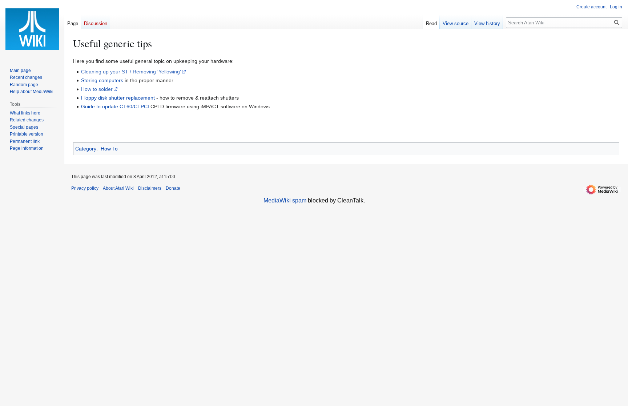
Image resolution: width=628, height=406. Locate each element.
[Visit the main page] (32, 29)
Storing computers (102, 80)
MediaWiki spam (284, 200)
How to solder (97, 89)
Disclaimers (149, 188)
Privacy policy (84, 188)
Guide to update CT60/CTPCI (115, 106)
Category (85, 149)
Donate (173, 188)
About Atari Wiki (118, 188)
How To (109, 149)
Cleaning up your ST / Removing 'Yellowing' (131, 72)
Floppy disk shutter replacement (118, 98)
